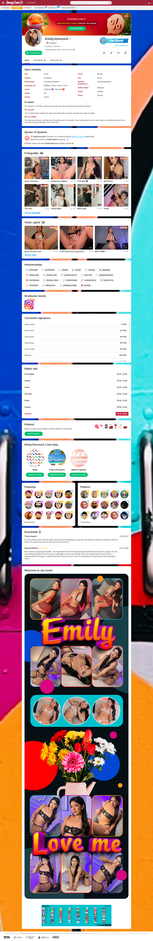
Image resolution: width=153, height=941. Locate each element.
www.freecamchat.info (28, 933)
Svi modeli (6, 8)
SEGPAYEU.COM (55, 933)
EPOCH (47, 933)
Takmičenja (52, 8)
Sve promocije (39, 8)
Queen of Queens (78, 137)
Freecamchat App (68, 8)
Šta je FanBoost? (121, 45)
